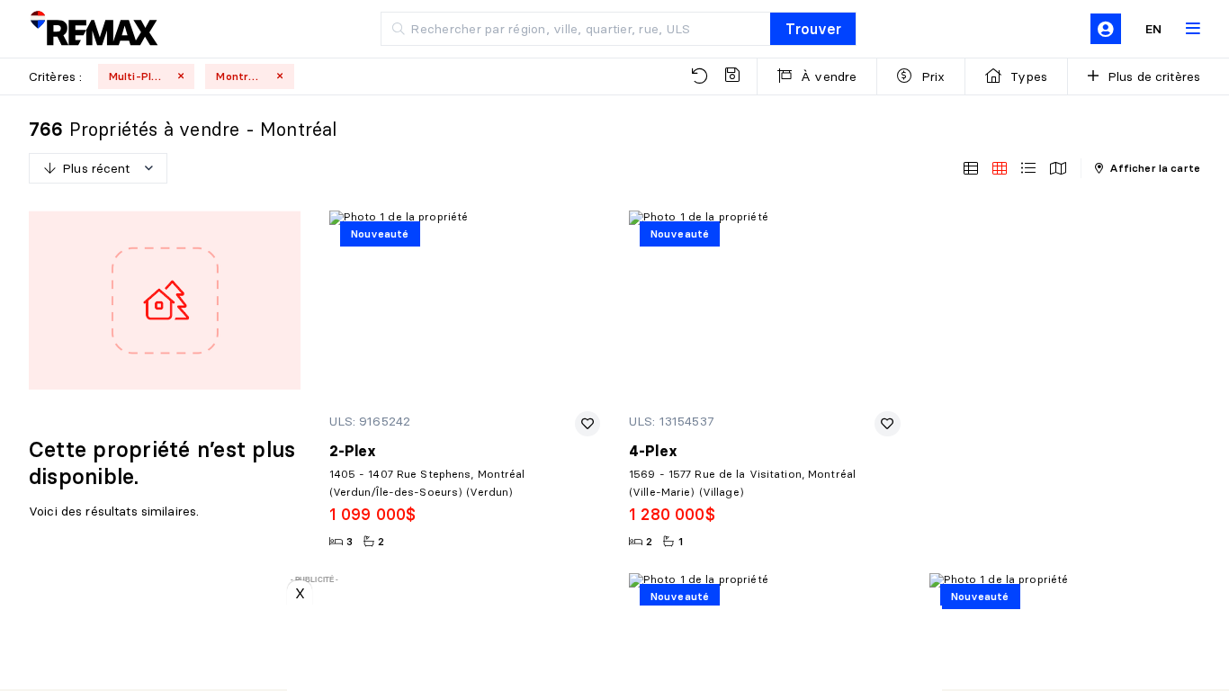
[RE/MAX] (93, 29)
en (1153, 29)
